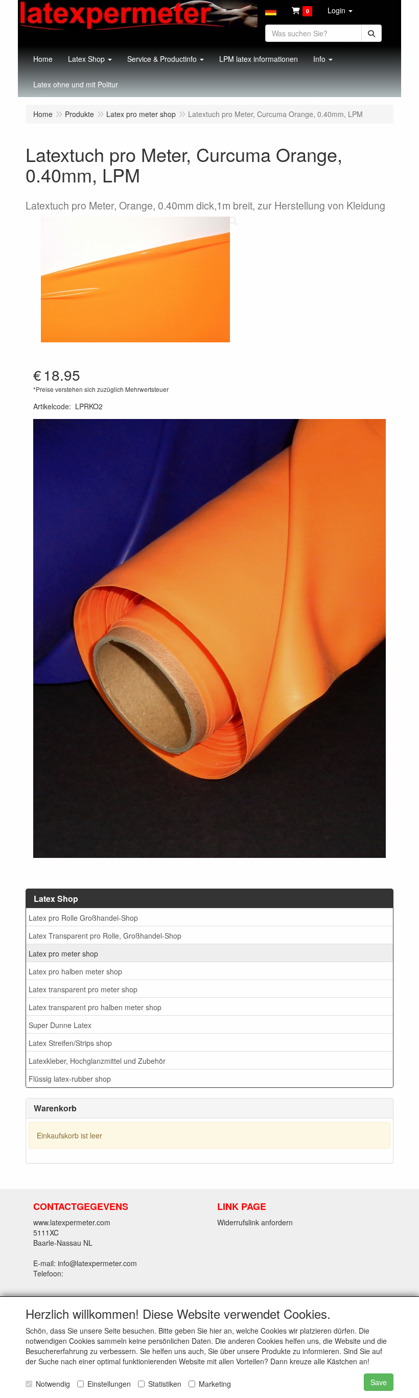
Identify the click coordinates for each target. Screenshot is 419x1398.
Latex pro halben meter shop (75, 971)
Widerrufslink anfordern (255, 1222)
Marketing (215, 1384)
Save (378, 1382)
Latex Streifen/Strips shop (70, 1043)
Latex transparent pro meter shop (83, 989)
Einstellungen (109, 1384)
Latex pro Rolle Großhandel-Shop (83, 918)
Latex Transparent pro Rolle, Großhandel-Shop (105, 935)
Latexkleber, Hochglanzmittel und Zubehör (97, 1061)
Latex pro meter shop (63, 953)
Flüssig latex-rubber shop (70, 1079)
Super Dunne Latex (60, 1025)
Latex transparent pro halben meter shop (95, 1007)
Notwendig (53, 1384)
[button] (271, 10)
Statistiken (164, 1384)
